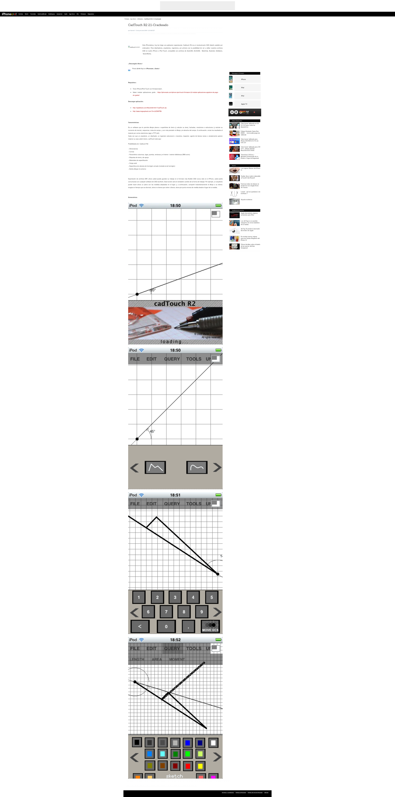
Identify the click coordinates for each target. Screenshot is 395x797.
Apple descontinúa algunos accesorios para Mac (249, 214)
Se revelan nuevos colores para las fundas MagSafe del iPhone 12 (250, 238)
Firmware (83, 14)
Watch (26, 14)
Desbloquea (51, 14)
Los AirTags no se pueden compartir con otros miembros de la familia (250, 222)
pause (236, 112)
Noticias (21, 14)
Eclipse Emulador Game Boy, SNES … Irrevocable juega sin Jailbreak (250, 133)
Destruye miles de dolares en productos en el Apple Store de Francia (250, 185)
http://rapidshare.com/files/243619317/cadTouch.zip (150, 108)
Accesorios (59, 14)
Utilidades (140, 19)
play (232, 112)
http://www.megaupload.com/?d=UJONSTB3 (147, 111)
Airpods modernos (246, 199)
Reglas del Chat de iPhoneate (255, 792)
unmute (255, 112)
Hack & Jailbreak (42, 14)
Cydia (65, 14)
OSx (78, 14)
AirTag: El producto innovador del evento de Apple (250, 229)
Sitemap (266, 792)
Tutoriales (33, 14)
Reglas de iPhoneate (241, 792)
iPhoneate (9, 14)
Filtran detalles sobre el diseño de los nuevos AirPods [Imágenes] (250, 246)
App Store (72, 14)
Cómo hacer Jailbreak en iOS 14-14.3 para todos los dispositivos (250, 125)
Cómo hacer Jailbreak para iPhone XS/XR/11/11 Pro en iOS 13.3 (249, 140)
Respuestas (91, 14)
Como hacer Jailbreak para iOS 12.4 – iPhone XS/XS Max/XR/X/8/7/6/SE (250, 148)
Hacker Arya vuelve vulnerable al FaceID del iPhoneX (250, 177)
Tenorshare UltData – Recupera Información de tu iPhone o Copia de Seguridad (250, 156)
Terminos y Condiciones (228, 792)
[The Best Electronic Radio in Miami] (242, 112)
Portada (127, 19)
